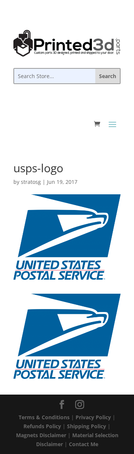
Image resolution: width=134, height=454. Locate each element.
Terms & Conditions (44, 417)
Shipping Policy (86, 426)
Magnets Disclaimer (41, 435)
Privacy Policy (93, 417)
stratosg (31, 181)
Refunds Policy (42, 426)
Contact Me (83, 444)
